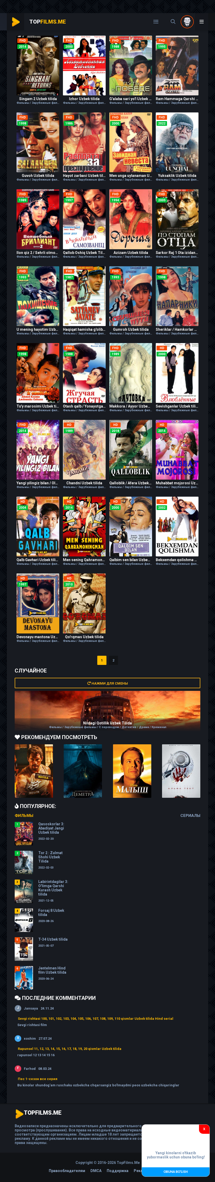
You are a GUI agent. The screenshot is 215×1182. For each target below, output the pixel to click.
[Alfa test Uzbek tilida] (181, 771)
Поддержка (117, 1171)
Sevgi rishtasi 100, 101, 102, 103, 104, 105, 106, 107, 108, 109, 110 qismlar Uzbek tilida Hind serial (95, 1018)
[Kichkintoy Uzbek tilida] (132, 771)
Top (47, 22)
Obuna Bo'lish (176, 1172)
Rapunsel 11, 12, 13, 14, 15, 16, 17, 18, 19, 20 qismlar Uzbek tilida (69, 1048)
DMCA (95, 1171)
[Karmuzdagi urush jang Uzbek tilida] (34, 771)
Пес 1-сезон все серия (37, 1079)
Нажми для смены (109, 683)
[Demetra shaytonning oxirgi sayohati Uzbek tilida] (83, 771)
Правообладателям (67, 1171)
